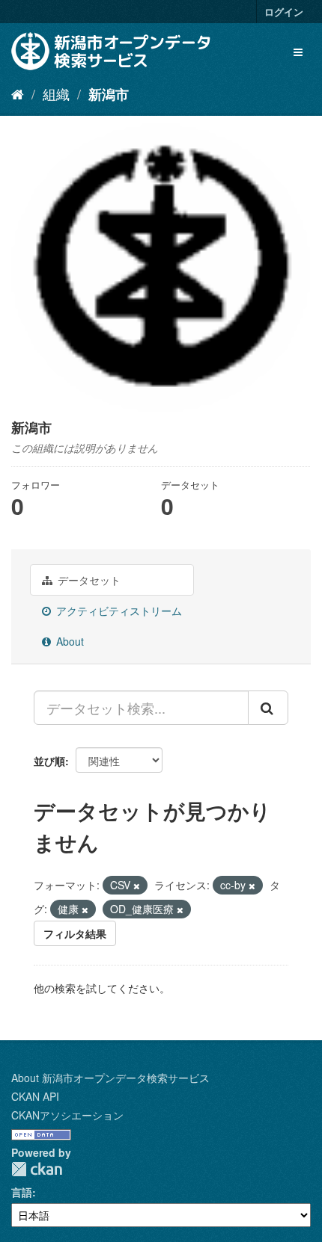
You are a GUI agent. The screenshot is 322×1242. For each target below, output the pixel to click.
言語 (21, 1191)
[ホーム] (17, 93)
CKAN (36, 1169)
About (68, 641)
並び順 (49, 760)
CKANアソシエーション (67, 1114)
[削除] (136, 886)
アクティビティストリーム (117, 610)
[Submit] (268, 707)
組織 (56, 93)
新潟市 (108, 94)
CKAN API (35, 1096)
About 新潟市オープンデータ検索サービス (110, 1077)
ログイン (283, 11)
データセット (88, 579)
